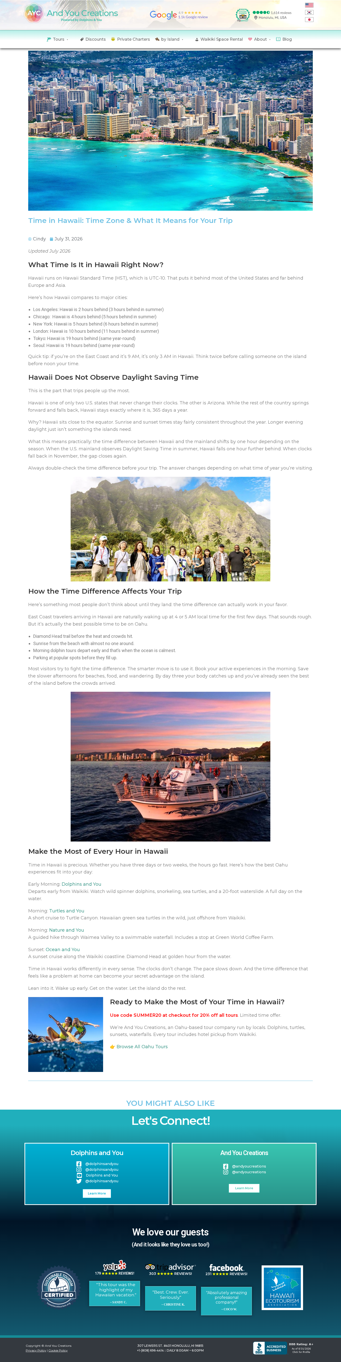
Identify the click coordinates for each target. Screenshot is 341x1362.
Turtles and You (66, 911)
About (260, 39)
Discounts (95, 39)
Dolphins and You (81, 884)
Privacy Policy (36, 1350)
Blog (287, 39)
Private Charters (133, 39)
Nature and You (66, 930)
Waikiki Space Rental (221, 39)
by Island (170, 39)
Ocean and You (63, 949)
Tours (58, 39)
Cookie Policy (58, 1350)
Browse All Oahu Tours (142, 1046)
